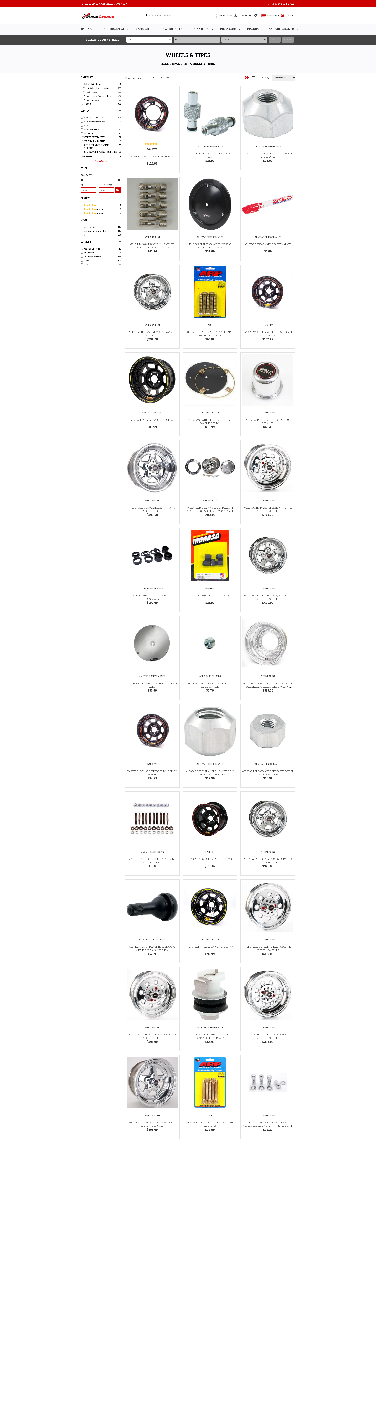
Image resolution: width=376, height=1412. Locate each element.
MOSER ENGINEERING (152, 851)
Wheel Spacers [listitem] (91, 99)
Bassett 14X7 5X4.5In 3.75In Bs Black (210, 859)
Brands (253, 29)
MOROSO (210, 588)
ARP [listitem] (85, 125)
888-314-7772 (286, 3)
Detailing (201, 29)
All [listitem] (85, 234)
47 (162, 78)
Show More (101, 161)
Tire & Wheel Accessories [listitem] (96, 88)
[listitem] (101, 205)
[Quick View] (173, 92)
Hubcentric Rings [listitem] (92, 84)
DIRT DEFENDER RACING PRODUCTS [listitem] (96, 146)
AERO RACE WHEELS (152, 412)
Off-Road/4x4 (114, 29)
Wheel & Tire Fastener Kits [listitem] (97, 95)
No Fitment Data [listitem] (92, 256)
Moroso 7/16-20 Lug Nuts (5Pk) (210, 595)
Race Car (142, 29)
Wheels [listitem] (87, 103)
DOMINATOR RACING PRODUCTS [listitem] (100, 152)
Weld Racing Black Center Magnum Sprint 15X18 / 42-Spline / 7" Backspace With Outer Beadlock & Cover (210, 511)
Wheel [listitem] (86, 260)
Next (167, 78)
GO (118, 189)
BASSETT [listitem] (88, 133)
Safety (86, 29)
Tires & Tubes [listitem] (90, 92)
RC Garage (228, 29)
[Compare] (173, 107)
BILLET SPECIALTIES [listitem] (94, 137)
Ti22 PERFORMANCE (152, 588)
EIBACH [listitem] (87, 155)
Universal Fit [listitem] (90, 252)
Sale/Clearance (281, 29)
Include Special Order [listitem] (94, 230)
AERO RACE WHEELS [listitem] (94, 117)
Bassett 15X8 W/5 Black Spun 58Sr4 (152, 156)
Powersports (171, 29)
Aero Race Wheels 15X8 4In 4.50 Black (210, 946)
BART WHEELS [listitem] (91, 129)
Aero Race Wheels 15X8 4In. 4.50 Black (152, 419)
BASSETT (152, 149)
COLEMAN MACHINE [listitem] (94, 141)
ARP (210, 325)
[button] (269, 15)
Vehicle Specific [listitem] (91, 248)
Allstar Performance (210, 146)
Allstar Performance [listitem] (94, 121)
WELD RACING (152, 237)
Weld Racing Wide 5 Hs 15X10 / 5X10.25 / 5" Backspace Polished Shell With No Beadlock (268, 686)
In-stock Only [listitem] (90, 226)
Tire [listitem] (85, 264)
